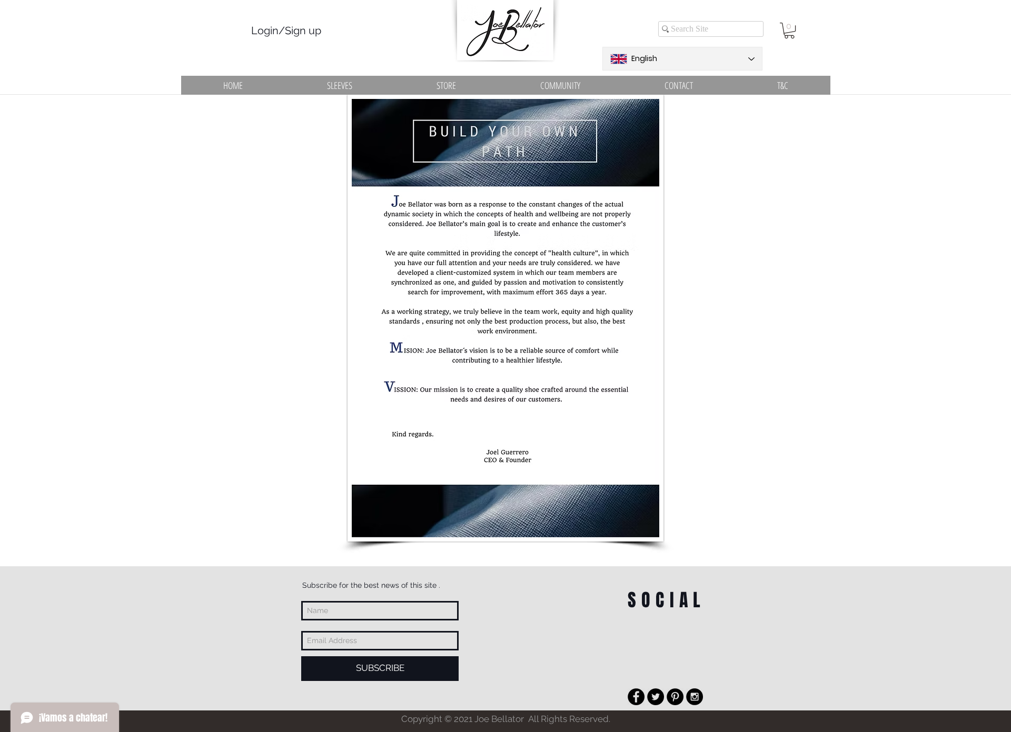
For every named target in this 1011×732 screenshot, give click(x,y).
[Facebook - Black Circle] (636, 696)
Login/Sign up (286, 30)
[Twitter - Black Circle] (655, 696)
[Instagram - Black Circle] (694, 696)
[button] (789, 30)
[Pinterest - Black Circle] (675, 696)
